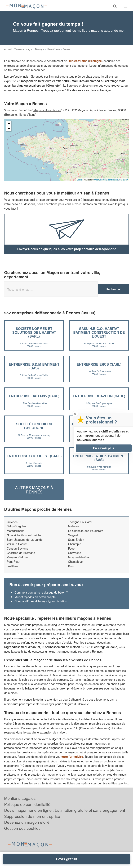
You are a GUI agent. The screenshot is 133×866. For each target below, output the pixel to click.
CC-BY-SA (123, 179)
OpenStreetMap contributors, (106, 179)
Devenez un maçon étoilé (27, 822)
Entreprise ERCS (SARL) (99, 364)
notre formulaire (71, 756)
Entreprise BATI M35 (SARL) (34, 395)
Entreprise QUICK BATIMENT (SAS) (99, 457)
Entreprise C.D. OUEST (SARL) (34, 455)
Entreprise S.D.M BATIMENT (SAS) (34, 366)
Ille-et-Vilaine (53, 49)
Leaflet (79, 179)
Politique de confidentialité (27, 804)
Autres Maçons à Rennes (34, 489)
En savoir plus (103, 448)
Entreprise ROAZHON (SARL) (99, 395)
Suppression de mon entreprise (32, 816)
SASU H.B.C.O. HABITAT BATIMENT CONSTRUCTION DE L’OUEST (99, 332)
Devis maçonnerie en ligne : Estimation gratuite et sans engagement (64, 810)
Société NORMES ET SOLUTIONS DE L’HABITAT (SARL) (34, 332)
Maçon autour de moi (47, 110)
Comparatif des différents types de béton (41, 601)
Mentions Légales (20, 798)
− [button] (9, 128)
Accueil (8, 49)
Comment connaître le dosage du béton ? (41, 592)
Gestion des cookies (22, 828)
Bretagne (39, 49)
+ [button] (9, 123)
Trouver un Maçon (23, 49)
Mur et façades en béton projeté (35, 597)
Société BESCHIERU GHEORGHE (34, 425)
